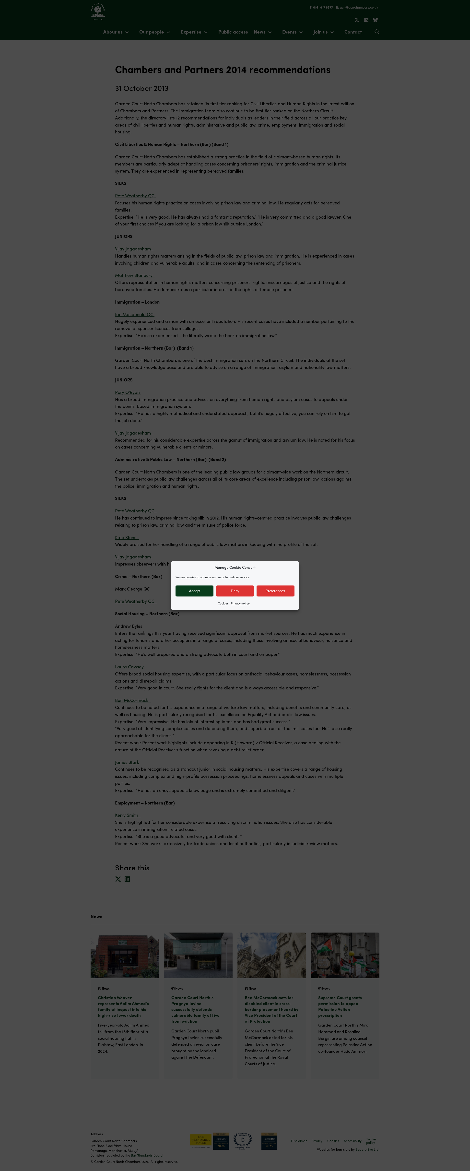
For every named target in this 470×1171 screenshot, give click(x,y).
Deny (235, 591)
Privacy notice (240, 603)
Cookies (223, 603)
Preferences (275, 591)
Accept (194, 591)
